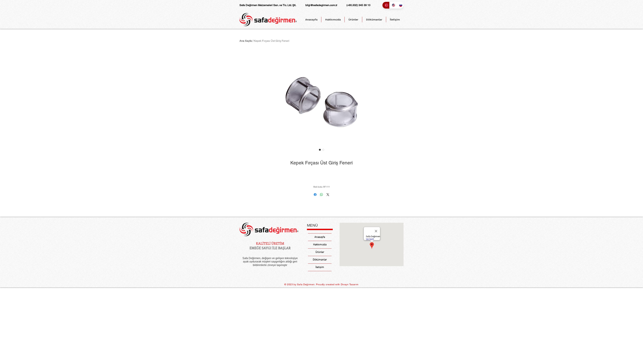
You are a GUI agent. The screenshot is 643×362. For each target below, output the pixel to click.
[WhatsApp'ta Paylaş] (321, 195)
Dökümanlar (320, 259)
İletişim (319, 267)
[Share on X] (328, 195)
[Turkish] (385, 5)
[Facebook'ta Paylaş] (315, 195)
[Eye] (268, 229)
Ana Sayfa (245, 40)
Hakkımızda (320, 244)
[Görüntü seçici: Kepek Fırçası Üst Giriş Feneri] (320, 149)
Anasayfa (319, 237)
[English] (392, 5)
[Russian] (400, 5)
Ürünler (319, 252)
